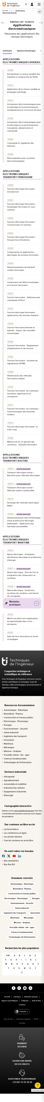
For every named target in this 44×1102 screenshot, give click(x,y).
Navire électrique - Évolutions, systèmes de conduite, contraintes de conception (23, 593)
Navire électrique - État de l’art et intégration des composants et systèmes (23, 575)
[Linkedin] (19, 856)
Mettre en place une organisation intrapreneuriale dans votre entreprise (22, 621)
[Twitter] (8, 856)
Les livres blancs (11, 829)
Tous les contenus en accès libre (18, 841)
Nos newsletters (11, 861)
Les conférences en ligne (15, 833)
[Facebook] (3, 856)
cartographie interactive (24, 811)
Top (8, 956)
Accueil (5, 11)
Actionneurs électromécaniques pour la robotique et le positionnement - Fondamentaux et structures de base (24, 107)
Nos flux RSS (9, 865)
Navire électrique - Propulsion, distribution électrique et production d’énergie (24, 557)
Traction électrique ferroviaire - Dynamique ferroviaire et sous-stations (21, 207)
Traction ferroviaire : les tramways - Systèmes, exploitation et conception (23, 394)
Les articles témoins (13, 837)
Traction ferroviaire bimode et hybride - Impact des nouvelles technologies (21, 330)
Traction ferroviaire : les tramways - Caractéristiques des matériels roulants (23, 412)
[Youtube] (14, 856)
